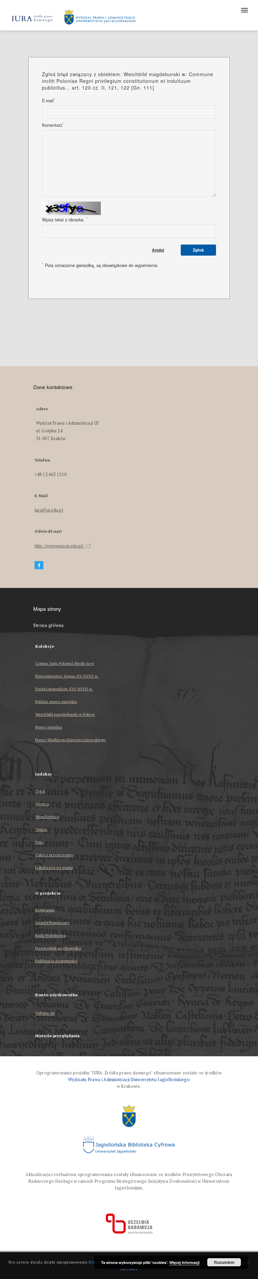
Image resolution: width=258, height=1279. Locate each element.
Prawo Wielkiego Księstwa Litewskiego (70, 739)
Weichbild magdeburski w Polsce (65, 714)
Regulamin (45, 909)
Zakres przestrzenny (54, 854)
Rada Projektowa (50, 935)
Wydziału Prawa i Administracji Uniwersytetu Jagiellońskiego (129, 1079)
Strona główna (48, 625)
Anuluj (158, 250)
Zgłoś (198, 250)
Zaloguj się (45, 1013)
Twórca (42, 803)
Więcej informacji (184, 1262)
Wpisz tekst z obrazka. (64, 220)
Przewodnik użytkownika (58, 948)
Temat (41, 829)
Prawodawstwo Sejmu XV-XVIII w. (67, 676)
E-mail (48, 101)
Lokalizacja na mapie (54, 867)
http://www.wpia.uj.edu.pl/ (60, 546)
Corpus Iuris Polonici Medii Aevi (64, 663)
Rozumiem (224, 1262)
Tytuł (40, 791)
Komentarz (52, 125)
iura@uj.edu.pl (49, 510)
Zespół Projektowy (52, 922)
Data (39, 842)
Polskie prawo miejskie (56, 701)
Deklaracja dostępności (56, 960)
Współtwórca (47, 816)
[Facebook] (39, 565)
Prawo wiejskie (48, 727)
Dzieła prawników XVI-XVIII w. (64, 688)
